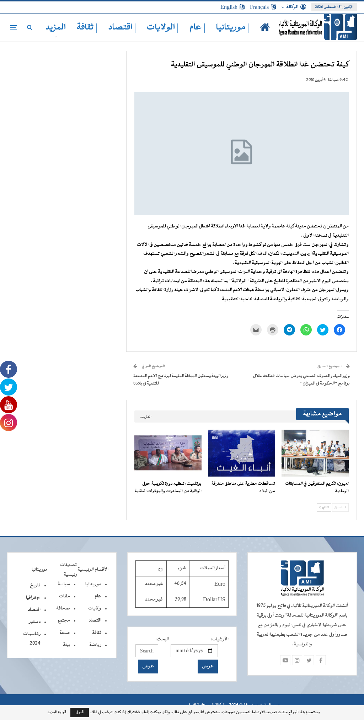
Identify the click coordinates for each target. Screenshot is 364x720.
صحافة (63, 608)
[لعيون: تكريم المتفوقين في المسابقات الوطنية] (315, 453)
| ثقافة (87, 27)
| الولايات (163, 27)
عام (98, 596)
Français (259, 7)
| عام (197, 27)
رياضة (95, 645)
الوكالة (292, 7)
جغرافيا (33, 598)
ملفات (64, 596)
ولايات (94, 608)
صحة (64, 633)
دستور (35, 622)
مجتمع (64, 620)
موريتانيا (93, 584)
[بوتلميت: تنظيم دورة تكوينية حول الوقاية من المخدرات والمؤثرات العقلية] (168, 453)
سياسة (64, 584)
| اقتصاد (122, 27)
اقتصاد (95, 620)
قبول (80, 712)
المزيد (56, 27)
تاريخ (35, 585)
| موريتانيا (232, 27)
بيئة (66, 645)
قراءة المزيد (57, 712)
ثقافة (96, 633)
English (228, 7)
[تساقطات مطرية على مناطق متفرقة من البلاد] (241, 453)
